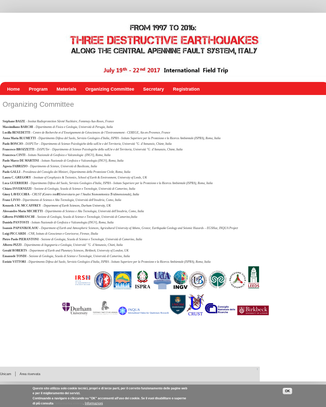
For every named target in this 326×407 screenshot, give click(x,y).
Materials (66, 89)
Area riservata (30, 374)
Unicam (5, 374)
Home (13, 89)
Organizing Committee (109, 89)
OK (287, 391)
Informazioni (94, 403)
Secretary (153, 89)
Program (38, 89)
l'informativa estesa (68, 403)
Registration (186, 89)
